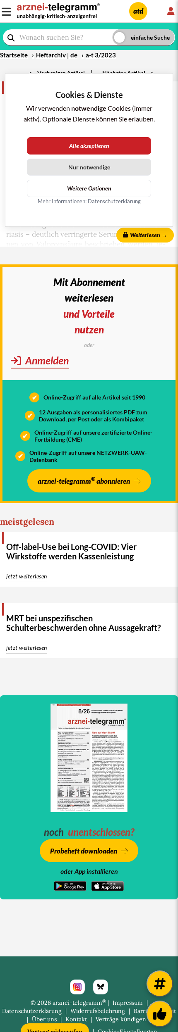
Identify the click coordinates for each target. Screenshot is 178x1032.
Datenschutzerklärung (32, 1011)
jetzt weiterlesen (26, 576)
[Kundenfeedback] (160, 1014)
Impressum (128, 1002)
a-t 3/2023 (101, 55)
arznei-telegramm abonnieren (84, 480)
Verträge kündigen (121, 1019)
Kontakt (76, 1019)
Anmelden (46, 360)
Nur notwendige (89, 167)
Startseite (14, 55)
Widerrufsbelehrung (97, 1011)
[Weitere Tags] (160, 983)
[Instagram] (77, 987)
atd (138, 11)
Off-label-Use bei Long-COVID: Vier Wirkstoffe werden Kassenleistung (71, 551)
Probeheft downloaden (83, 851)
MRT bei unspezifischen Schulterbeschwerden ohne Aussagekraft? (83, 623)
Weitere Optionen (89, 188)
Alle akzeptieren (89, 145)
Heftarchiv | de (56, 55)
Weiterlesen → (148, 234)
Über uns (44, 1019)
